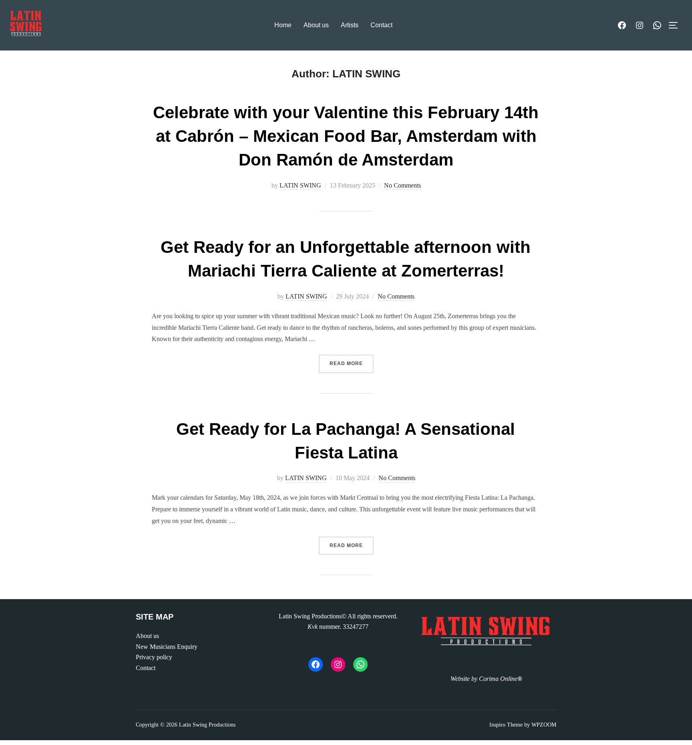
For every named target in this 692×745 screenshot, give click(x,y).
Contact (381, 25)
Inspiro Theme (506, 725)
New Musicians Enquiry (166, 646)
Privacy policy (154, 657)
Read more (352, 363)
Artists (349, 25)
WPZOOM (543, 725)
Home (283, 25)
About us (316, 25)
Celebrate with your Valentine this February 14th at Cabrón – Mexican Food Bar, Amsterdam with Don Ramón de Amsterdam (346, 136)
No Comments (402, 185)
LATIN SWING (300, 185)
